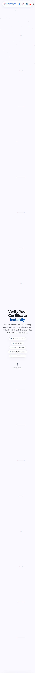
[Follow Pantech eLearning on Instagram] (23, 4)
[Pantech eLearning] (10, 4)
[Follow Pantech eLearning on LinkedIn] (26, 4)
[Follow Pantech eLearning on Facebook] (19, 4)
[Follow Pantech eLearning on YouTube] (30, 4)
